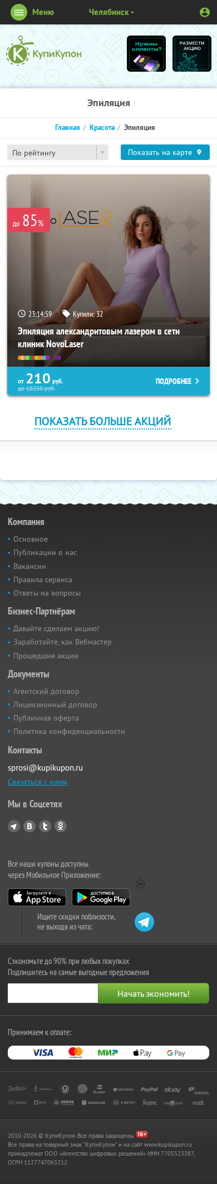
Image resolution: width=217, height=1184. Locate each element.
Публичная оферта (46, 718)
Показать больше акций (102, 421)
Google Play (101, 897)
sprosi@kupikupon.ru (45, 767)
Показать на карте (160, 152)
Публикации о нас (45, 552)
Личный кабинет (205, 12)
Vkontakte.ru (29, 826)
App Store (37, 897)
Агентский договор (46, 691)
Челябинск (109, 12)
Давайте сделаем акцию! (56, 628)
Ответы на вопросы (47, 593)
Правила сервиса (42, 579)
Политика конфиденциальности (69, 731)
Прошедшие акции (45, 656)
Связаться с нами (37, 782)
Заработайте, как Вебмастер (62, 642)
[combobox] (57, 152)
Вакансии (29, 566)
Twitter (45, 826)
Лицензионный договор (55, 705)
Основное (30, 539)
